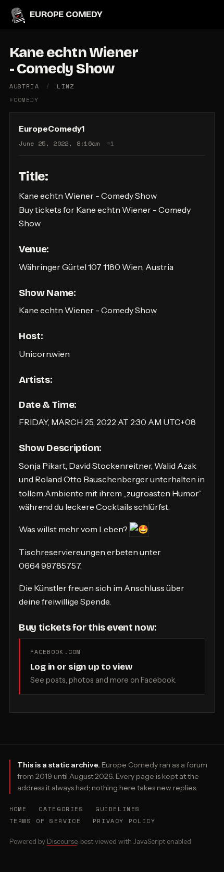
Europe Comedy (66, 14)
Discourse (62, 841)
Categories (61, 808)
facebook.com (55, 651)
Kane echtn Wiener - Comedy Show (74, 61)
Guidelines (117, 808)
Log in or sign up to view (81, 666)
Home (18, 808)
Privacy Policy (124, 820)
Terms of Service (45, 820)
